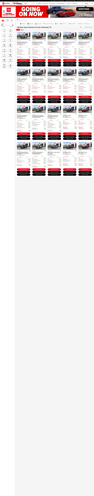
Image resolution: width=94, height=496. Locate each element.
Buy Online (45, 3)
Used (11, 19)
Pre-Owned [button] (38, 3)
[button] (92, 3)
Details (27, 46)
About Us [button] (69, 3)
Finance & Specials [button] (61, 3)
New (3, 19)
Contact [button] (86, 3)
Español (25, 3)
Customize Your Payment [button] (23, 62)
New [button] (34, 3)
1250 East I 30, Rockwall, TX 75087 (71, 0)
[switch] (3, 20)
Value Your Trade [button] (23, 65)
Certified (7, 19)
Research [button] (75, 3)
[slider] (1, 25)
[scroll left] (18, 24)
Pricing (20, 46)
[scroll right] (91, 24)
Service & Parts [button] (52, 3)
